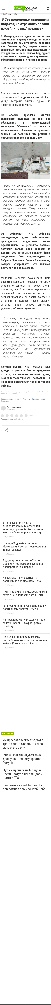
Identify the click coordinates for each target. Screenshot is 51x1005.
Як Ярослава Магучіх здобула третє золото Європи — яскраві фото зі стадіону (24, 623)
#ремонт (17, 399)
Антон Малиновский (14, 407)
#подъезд (26, 399)
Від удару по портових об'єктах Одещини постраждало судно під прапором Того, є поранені (23, 564)
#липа (42, 399)
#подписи (35, 399)
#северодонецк (7, 399)
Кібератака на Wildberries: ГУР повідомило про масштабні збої (22, 579)
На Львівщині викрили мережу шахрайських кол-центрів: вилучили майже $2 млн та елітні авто (25, 640)
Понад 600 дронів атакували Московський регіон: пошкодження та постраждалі (24, 546)
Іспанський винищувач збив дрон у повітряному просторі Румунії (24, 607)
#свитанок (5, 401)
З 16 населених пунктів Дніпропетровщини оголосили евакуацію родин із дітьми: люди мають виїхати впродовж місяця (23, 527)
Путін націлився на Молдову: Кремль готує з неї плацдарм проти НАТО (25, 593)
